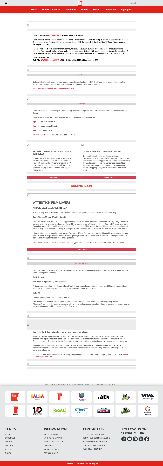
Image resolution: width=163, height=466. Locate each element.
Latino (86, 384)
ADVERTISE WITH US (53, 442)
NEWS (8, 453)
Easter (47, 384)
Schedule (70, 9)
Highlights (126, 9)
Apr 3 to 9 (81, 75)
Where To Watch (51, 9)
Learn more (82, 249)
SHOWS (8, 442)
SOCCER (9, 445)
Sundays (81, 104)
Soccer (96, 9)
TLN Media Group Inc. (90, 464)
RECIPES (9, 449)
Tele (97, 384)
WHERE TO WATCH (53, 438)
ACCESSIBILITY (51, 453)
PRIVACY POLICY (51, 449)
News (34, 9)
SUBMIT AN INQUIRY (92, 449)
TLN (109, 384)
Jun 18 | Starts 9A (81, 263)
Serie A (92, 384)
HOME (8, 434)
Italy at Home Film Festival (73, 384)
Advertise (110, 9)
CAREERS (48, 445)
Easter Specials (57, 384)
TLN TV (115, 384)
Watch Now (109, 177)
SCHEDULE (10, 438)
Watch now (54, 177)
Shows (84, 9)
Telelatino (103, 384)
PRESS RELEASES (52, 434)
